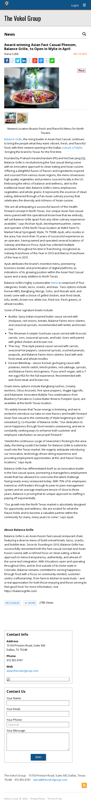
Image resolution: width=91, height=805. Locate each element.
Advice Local (11, 798)
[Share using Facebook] (6, 62)
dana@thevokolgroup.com (50, 780)
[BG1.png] (10, 118)
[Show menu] (83, 5)
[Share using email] (41, 62)
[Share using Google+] (34, 62)
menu (54, 283)
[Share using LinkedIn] (23, 62)
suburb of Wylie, (72, 147)
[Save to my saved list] (52, 62)
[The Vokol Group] (8, 680)
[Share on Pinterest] (81, 71)
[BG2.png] (22, 118)
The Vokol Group (22, 18)
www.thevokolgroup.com (22, 671)
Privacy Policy (37, 798)
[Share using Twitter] (17, 62)
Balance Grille (13, 139)
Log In (75, 5)
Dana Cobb (11, 54)
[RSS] (84, 785)
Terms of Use (55, 798)
